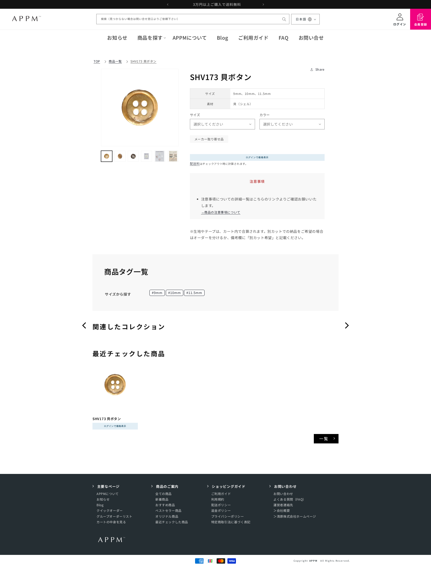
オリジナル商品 (166, 516)
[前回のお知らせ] (168, 4)
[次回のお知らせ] (263, 4)
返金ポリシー (221, 510)
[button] (150, 37)
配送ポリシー (221, 505)
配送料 (195, 163)
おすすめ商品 (165, 505)
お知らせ (103, 499)
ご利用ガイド (221, 493)
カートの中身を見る (111, 521)
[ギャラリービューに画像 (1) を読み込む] (106, 156)
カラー (264, 114)
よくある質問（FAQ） (289, 499)
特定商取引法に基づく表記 (231, 521)
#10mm (174, 292)
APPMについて (108, 493)
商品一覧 (115, 61)
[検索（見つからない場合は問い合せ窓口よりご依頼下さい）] (284, 19)
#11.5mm (194, 292)
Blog (100, 505)
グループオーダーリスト (114, 516)
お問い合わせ (283, 493)
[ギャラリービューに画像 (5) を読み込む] (159, 156)
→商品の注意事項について (220, 212)
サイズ (195, 114)
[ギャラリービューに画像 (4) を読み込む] (146, 156)
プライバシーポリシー (227, 516)
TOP (97, 61)
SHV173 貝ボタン (143, 61)
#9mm (157, 292)
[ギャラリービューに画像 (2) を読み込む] (119, 156)
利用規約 (217, 499)
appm (313, 560)
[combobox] (193, 19)
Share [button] (320, 69)
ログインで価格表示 (257, 157)
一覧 (324, 438)
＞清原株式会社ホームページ (294, 516)
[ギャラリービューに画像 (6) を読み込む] (172, 156)
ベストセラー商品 (168, 510)
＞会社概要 (281, 510)
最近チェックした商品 (171, 521)
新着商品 (161, 499)
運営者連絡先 (283, 505)
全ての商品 (163, 493)
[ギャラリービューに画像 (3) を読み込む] (133, 156)
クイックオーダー (110, 510)
